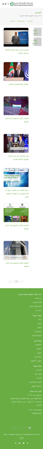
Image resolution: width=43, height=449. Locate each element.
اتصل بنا (38, 310)
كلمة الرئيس (37, 302)
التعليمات (38, 344)
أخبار (39, 319)
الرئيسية (30, 21)
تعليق (39, 352)
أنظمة (39, 327)
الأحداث (38, 378)
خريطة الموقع (36, 386)
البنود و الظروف (35, 360)
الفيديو (13, 21)
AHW (21, 437)
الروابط (39, 348)
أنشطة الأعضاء (36, 335)
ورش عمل (38, 373)
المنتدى (38, 369)
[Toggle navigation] (3, 4)
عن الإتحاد (38, 298)
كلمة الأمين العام (35, 306)
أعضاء (39, 323)
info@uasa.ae (36, 413)
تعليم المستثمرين (35, 382)
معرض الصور (21, 21)
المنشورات (37, 331)
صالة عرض (37, 356)
